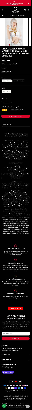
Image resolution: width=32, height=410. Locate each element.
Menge (4, 99)
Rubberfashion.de (21, 391)
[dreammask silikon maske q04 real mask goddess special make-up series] (14, 32)
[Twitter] (5, 367)
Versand (14, 64)
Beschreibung (7, 124)
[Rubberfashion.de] (15, 10)
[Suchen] (25, 10)
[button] (3, 10)
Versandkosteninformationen (16, 407)
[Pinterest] (11, 367)
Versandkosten (17, 398)
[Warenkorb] (28, 10)
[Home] (2, 16)
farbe (4, 77)
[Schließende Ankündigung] (28, 3)
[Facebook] (3, 367)
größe (4, 88)
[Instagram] (8, 367)
